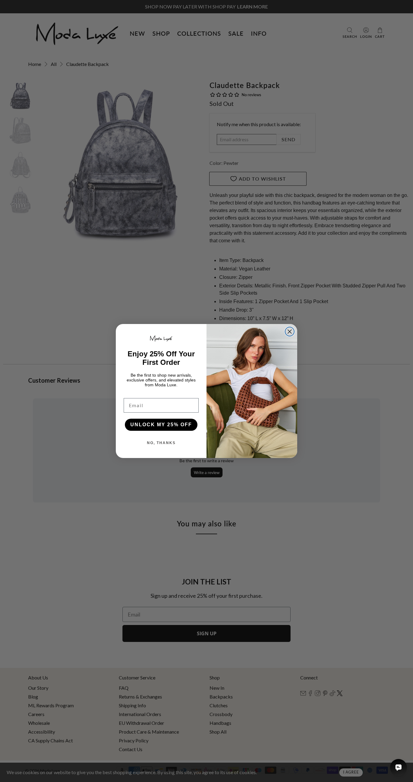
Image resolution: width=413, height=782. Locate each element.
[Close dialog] (289, 331)
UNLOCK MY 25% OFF (161, 424)
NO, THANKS (161, 443)
